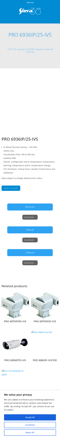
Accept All (30, 417)
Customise (30, 425)
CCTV (10, 49)
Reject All (30, 432)
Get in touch (11, 188)
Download (28, 217)
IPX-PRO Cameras (35, 49)
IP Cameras (19, 49)
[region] (30, 414)
